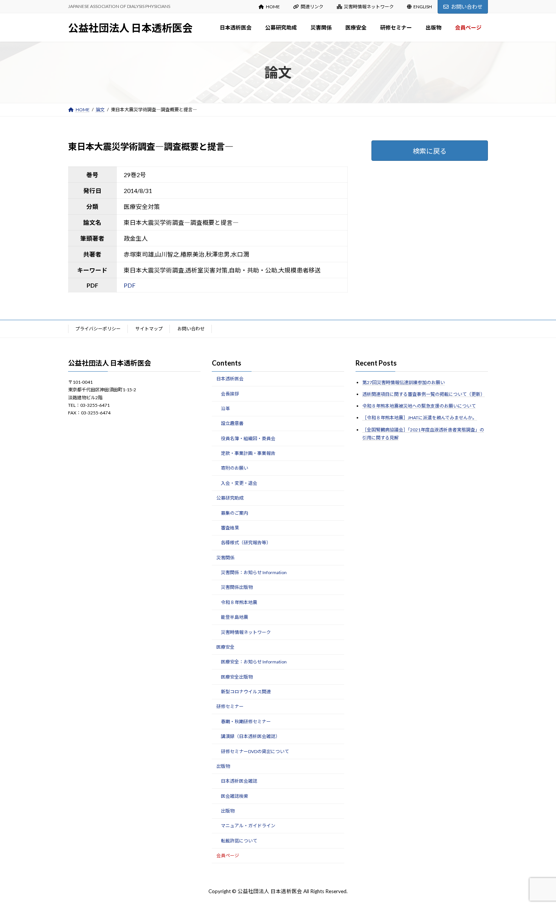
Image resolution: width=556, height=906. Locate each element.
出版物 (223, 766)
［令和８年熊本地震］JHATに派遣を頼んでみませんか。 (419, 417)
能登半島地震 (234, 617)
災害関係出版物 (237, 587)
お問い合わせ (467, 6)
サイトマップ (149, 329)
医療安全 (225, 647)
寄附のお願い (234, 468)
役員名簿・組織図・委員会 (248, 438)
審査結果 (230, 528)
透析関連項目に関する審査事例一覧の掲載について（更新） (423, 394)
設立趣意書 (232, 423)
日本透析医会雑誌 (239, 781)
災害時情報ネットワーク (369, 6)
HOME (273, 6)
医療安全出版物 (237, 676)
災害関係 (225, 557)
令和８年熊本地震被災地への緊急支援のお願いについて (419, 406)
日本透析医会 (230, 378)
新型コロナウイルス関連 (246, 691)
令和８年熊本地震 (239, 602)
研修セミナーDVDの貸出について (255, 751)
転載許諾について (239, 841)
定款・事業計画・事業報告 (248, 453)
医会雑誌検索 (234, 796)
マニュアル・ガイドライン (248, 825)
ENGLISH (422, 6)
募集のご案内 (234, 512)
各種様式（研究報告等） (246, 542)
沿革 (225, 408)
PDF (129, 285)
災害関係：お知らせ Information (254, 572)
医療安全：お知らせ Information (254, 662)
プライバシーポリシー (98, 329)
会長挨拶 (230, 393)
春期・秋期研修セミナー (246, 721)
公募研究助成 (230, 498)
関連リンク (312, 6)
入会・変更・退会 (239, 483)
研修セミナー (230, 706)
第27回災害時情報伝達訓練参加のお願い (403, 382)
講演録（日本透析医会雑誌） (250, 736)
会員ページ (227, 855)
